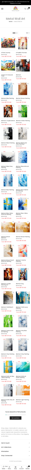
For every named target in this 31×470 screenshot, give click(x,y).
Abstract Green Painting (23, 120)
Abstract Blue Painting (7, 98)
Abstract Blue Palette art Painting (22, 190)
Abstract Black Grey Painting (7, 166)
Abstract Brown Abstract (5, 237)
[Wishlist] (13, 38)
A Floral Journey (5, 52)
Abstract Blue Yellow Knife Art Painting (7, 213)
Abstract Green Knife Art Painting (7, 331)
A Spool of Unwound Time (7, 75)
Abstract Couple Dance (8, 120)
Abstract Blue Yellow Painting (22, 213)
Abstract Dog (20, 283)
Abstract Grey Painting (7, 354)
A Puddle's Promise (21, 52)
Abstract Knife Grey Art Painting (7, 400)
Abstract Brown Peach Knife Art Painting (7, 260)
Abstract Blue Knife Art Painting (22, 166)
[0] (28, 9)
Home (10, 21)
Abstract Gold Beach (7, 307)
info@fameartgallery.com (10, 1)
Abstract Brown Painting (23, 98)
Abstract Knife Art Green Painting (21, 376)
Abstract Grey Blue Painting (21, 331)
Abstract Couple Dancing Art (6, 284)
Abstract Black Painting (7, 143)
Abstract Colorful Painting (21, 260)
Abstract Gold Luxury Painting (22, 307)
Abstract (18, 75)
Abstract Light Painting (22, 400)
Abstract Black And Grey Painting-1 (21, 143)
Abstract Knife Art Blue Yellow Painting (7, 376)
